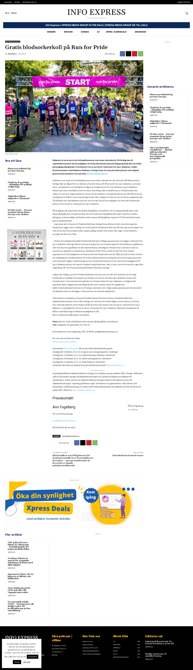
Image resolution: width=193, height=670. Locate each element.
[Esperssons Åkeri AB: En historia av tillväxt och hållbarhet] (41, 578)
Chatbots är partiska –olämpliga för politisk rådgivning (20, 184)
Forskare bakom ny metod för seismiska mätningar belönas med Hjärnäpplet (20, 561)
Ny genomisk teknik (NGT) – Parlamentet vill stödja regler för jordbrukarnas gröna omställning (20, 606)
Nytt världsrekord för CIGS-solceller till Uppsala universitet (19, 590)
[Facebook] (122, 53)
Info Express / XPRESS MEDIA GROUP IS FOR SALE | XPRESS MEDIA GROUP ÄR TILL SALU (96, 25)
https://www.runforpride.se (65, 341)
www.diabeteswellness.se (70, 436)
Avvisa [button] (17, 662)
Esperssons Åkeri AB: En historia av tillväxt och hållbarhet (20, 576)
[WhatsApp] (140, 53)
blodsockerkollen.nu (97, 173)
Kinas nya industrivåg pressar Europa (19, 169)
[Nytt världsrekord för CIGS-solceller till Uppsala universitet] (41, 592)
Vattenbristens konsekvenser (127, 455)
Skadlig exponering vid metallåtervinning (155, 655)
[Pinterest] (134, 53)
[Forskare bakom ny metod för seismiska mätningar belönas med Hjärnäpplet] (41, 562)
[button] (187, 13)
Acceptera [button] (32, 657)
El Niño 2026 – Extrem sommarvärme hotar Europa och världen (20, 212)
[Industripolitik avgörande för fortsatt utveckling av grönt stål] (183, 644)
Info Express (12, 54)
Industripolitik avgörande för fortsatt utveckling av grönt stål (159, 642)
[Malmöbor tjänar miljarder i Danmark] (41, 200)
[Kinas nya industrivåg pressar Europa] (41, 172)
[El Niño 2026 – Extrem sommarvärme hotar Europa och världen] (41, 214)
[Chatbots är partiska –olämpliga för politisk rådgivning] (41, 186)
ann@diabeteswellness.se (64, 420)
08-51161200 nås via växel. (64, 427)
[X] (128, 53)
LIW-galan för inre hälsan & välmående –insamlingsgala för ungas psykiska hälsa (18, 545)
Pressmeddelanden (13, 41)
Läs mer (26, 662)
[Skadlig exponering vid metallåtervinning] (183, 656)
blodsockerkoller (70, 348)
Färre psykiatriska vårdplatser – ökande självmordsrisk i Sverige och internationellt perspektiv (161, 153)
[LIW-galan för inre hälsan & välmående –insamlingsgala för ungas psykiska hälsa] (41, 546)
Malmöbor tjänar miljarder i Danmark (18, 197)
